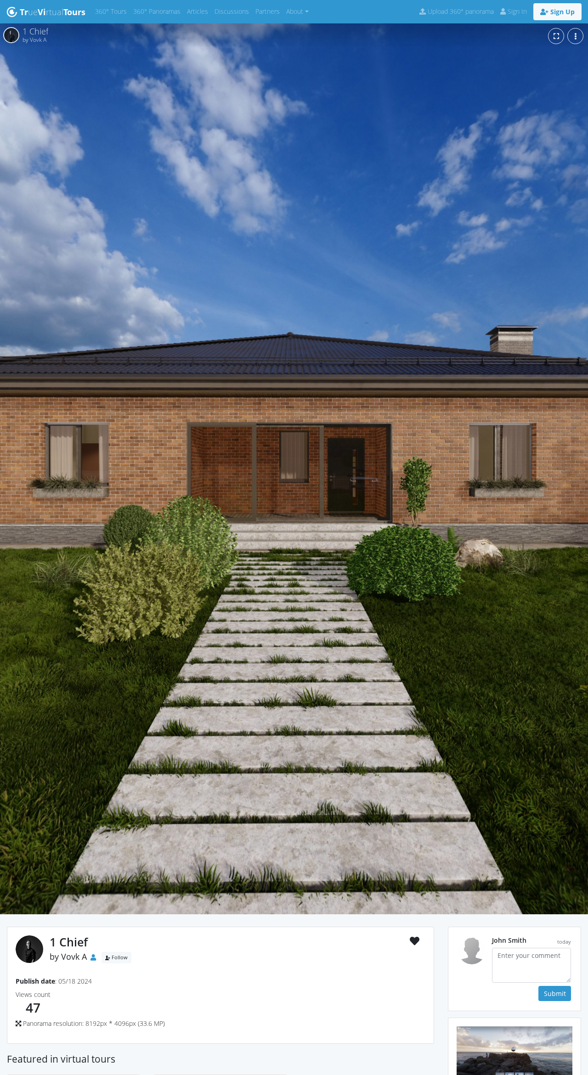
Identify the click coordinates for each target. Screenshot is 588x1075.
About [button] (294, 11)
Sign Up (561, 11)
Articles (199, 11)
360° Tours (112, 11)
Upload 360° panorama (460, 11)
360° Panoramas (158, 11)
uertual (52, 11)
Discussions (233, 11)
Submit (555, 993)
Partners (269, 11)
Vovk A (74, 956)
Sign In (516, 11)
